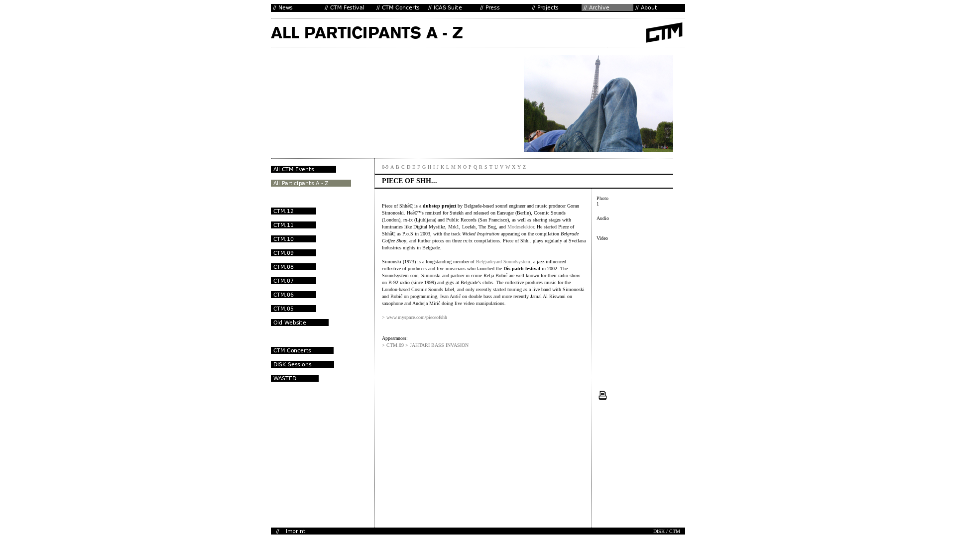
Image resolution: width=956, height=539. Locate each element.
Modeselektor (520, 226)
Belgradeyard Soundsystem (503, 261)
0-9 (385, 167)
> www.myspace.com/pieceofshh (414, 317)
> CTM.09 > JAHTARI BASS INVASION (425, 345)
